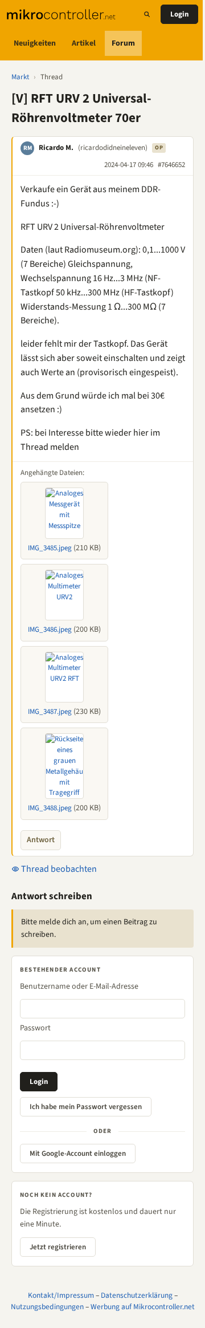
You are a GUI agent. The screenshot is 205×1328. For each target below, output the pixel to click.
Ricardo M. (56, 148)
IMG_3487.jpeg (50, 711)
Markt (20, 77)
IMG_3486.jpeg (50, 629)
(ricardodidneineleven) (112, 148)
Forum (123, 43)
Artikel (84, 43)
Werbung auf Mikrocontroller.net (143, 1306)
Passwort (35, 1028)
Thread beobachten (58, 869)
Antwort (41, 840)
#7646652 (171, 165)
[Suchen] (147, 14)
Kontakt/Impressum (61, 1295)
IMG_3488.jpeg (50, 808)
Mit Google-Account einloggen (78, 1153)
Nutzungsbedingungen (47, 1306)
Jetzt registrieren (58, 1247)
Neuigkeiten (35, 43)
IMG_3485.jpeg (50, 548)
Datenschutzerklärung (137, 1295)
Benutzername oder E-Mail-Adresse (79, 986)
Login (179, 14)
